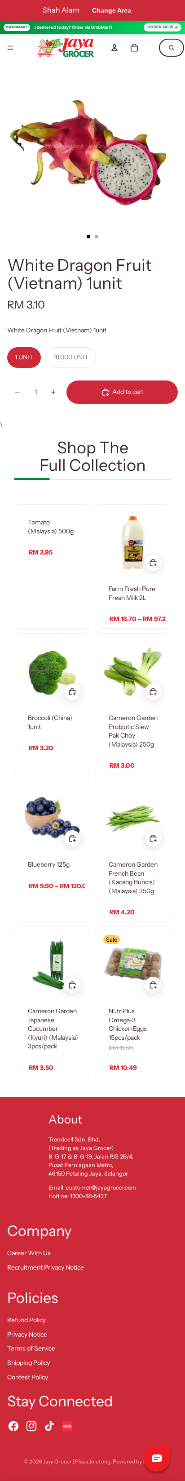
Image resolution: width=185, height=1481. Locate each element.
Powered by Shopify (137, 1461)
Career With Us (29, 1253)
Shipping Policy (28, 1363)
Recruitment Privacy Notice (45, 1267)
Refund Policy (26, 1320)
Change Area (111, 10)
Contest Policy (27, 1377)
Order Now (160, 27)
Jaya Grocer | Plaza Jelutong (76, 1461)
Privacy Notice (27, 1334)
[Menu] (10, 47)
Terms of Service (31, 1348)
